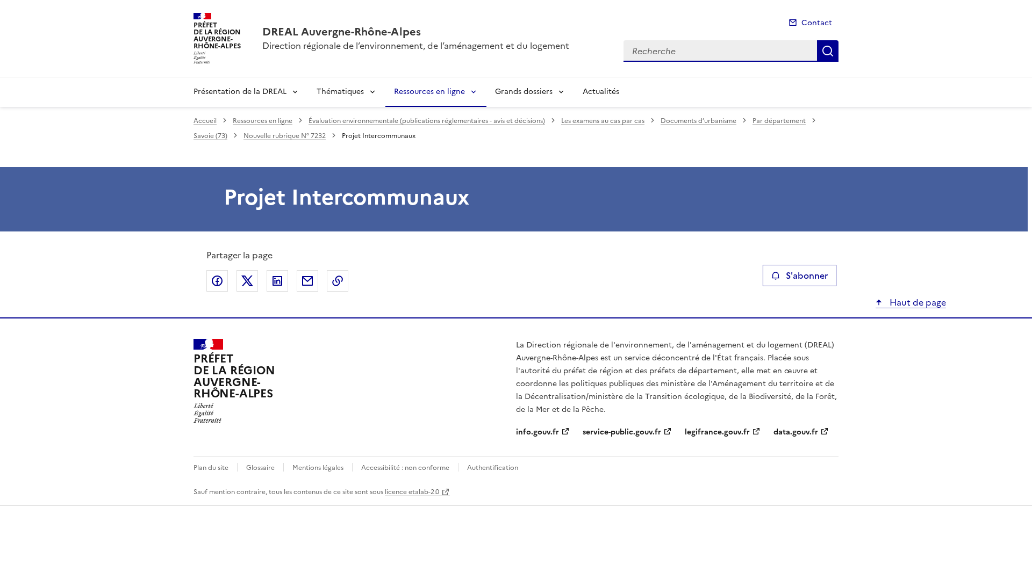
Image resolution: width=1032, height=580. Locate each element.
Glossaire (260, 468)
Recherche (827, 51)
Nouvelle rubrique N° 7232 (284, 136)
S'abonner (807, 275)
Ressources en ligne (429, 91)
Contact (816, 22)
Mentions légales (317, 468)
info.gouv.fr (537, 432)
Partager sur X (247, 281)
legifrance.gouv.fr (717, 432)
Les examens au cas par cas (602, 121)
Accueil (205, 121)
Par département (779, 121)
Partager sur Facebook (217, 281)
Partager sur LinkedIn (277, 281)
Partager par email (307, 281)
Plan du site (211, 468)
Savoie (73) (210, 136)
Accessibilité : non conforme (405, 468)
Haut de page (916, 302)
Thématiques (340, 91)
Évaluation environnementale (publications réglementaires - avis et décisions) (427, 121)
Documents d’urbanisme (698, 121)
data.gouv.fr (795, 432)
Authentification (492, 468)
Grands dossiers (524, 91)
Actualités (601, 91)
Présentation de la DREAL (240, 91)
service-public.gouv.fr (622, 432)
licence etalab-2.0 (412, 492)
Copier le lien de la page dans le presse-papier (337, 281)
